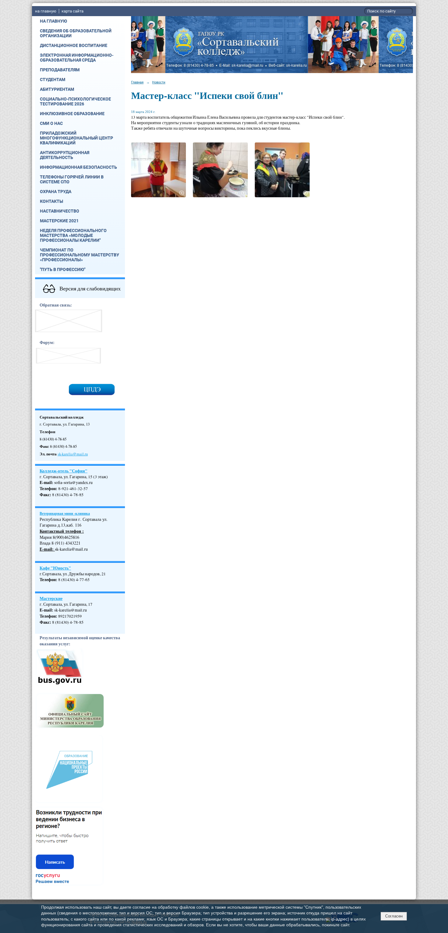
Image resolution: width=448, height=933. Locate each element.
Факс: (45, 622)
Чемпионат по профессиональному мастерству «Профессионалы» (79, 254)
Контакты (51, 201)
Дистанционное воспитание (73, 45)
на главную (45, 11)
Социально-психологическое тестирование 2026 (75, 101)
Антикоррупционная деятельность (64, 155)
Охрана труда (55, 191)
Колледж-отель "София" (63, 471)
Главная (137, 82)
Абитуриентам (57, 89)
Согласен (394, 916)
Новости (158, 82)
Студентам (52, 79)
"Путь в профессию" (62, 269)
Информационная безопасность (78, 167)
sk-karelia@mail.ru (73, 454)
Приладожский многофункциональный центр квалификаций (76, 138)
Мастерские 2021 (59, 220)
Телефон (48, 489)
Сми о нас (51, 123)
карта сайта (73, 11)
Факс (45, 495)
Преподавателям (60, 69)
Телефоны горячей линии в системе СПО (72, 179)
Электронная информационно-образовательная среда (76, 57)
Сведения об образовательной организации (76, 33)
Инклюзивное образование (72, 113)
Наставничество (59, 211)
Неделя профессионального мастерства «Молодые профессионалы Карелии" (73, 235)
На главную (53, 21)
